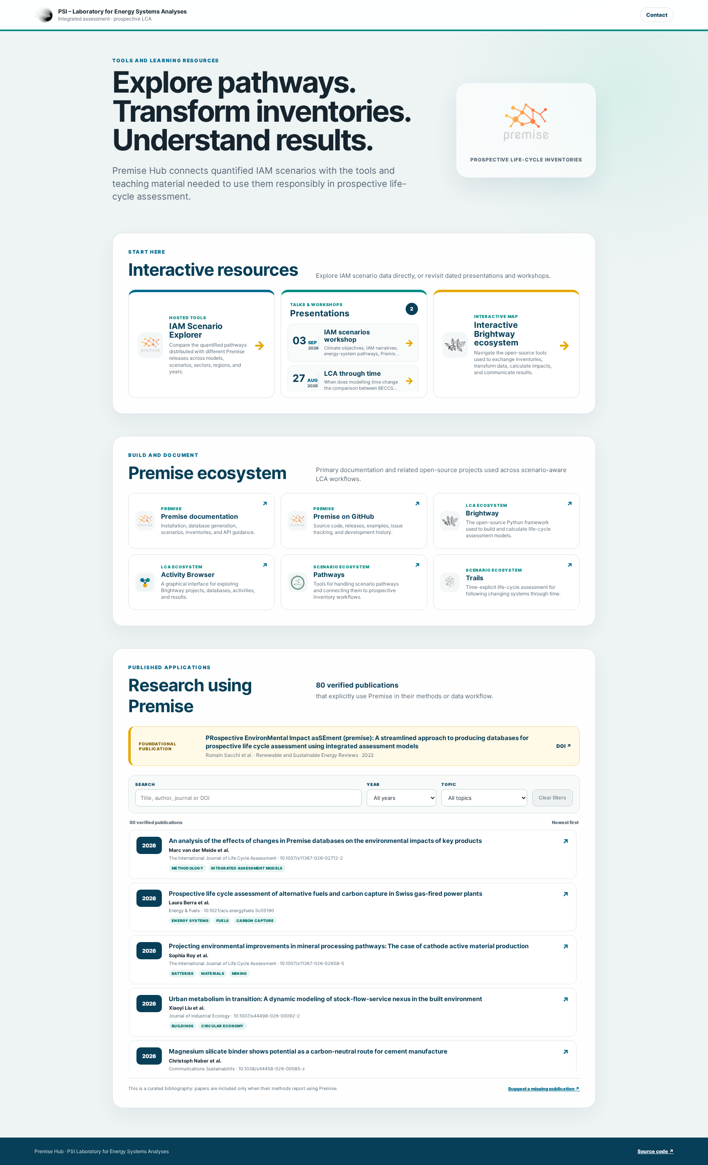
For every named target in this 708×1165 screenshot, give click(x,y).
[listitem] (353, 343)
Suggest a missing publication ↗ (544, 1089)
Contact (656, 14)
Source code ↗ (656, 1151)
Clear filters (552, 798)
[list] (354, 357)
